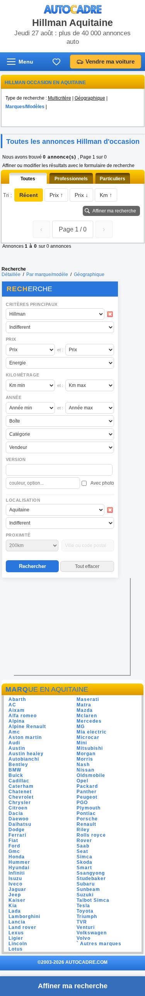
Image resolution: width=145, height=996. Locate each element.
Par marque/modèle (47, 274)
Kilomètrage (22, 375)
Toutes (27, 178)
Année (13, 397)
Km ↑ (106, 195)
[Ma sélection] (56, 61)
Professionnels (71, 178)
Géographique (90, 98)
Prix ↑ (56, 195)
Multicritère (59, 98)
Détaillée (11, 274)
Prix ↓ (81, 195)
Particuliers (112, 178)
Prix (11, 339)
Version (16, 459)
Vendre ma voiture (110, 61)
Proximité (18, 535)
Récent (28, 195)
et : (60, 349)
